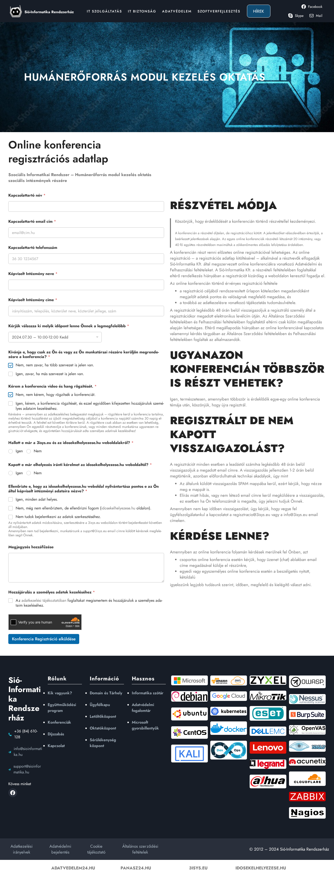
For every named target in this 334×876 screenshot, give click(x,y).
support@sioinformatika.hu (27, 769)
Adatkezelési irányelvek (22, 849)
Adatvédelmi (306, 264)
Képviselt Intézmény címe (32, 299)
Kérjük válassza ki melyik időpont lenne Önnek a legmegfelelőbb (68, 326)
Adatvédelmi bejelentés (60, 849)
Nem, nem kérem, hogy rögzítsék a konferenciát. (56, 394)
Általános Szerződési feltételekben (257, 334)
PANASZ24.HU (136, 868)
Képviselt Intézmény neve (32, 273)
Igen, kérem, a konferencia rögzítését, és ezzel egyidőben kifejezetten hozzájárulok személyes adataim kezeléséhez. (90, 406)
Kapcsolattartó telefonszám (32, 247)
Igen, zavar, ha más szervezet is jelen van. (50, 374)
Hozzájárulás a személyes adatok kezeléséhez (51, 592)
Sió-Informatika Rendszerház (49, 12)
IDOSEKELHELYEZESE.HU (260, 868)
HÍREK (258, 11)
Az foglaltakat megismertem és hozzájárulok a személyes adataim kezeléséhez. (89, 603)
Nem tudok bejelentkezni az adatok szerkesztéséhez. (58, 516)
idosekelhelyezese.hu (118, 508)
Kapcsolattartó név (26, 195)
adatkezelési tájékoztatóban (44, 600)
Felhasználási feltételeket (191, 270)
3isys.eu (94, 522)
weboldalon (278, 276)
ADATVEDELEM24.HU (73, 868)
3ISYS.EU (198, 868)
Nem (38, 451)
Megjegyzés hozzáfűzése (31, 547)
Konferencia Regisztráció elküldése (44, 639)
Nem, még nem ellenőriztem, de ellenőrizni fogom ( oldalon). (83, 508)
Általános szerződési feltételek (140, 849)
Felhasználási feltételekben (222, 322)
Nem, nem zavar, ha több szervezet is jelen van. (55, 365)
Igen (19, 451)
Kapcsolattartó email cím (32, 221)
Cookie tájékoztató (96, 849)
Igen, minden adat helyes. (37, 499)
